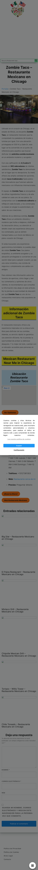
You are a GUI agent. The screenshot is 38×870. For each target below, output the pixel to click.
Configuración (19, 450)
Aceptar (19, 446)
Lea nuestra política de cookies (19, 439)
